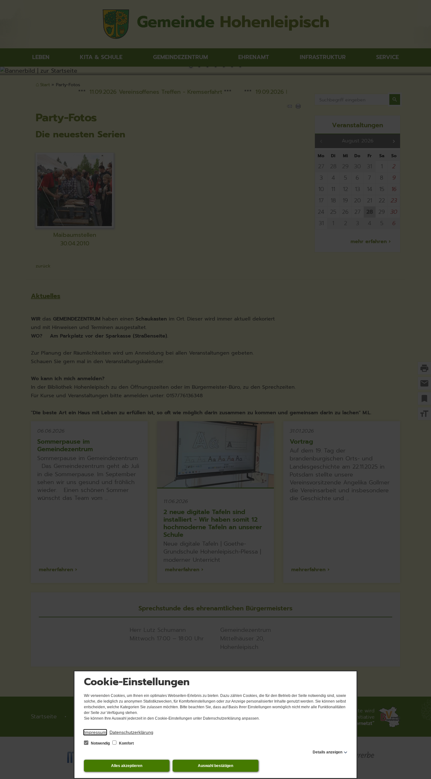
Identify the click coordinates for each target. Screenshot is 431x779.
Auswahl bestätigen (215, 766)
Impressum (95, 732)
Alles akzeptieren (126, 766)
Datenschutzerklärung (131, 732)
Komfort (126, 743)
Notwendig (100, 743)
